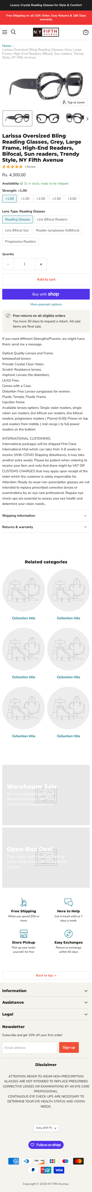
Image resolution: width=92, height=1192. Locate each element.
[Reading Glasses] (18, 224)
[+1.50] (25, 203)
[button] (17, 118)
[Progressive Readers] (21, 246)
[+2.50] (57, 203)
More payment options (46, 304)
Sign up (69, 1047)
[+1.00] (10, 203)
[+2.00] (41, 203)
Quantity (8, 254)
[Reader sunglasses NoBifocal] (58, 235)
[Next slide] (87, 118)
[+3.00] (72, 203)
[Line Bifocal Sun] (17, 235)
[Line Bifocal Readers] (52, 224)
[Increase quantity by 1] (41, 264)
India (44, 1128)
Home (6, 46)
